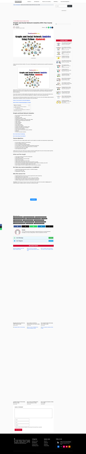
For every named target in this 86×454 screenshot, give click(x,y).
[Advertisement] (33, 14)
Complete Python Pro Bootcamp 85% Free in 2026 (66, 70)
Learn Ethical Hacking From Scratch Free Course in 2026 (66, 61)
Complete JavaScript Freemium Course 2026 (65, 56)
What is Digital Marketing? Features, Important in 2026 (66, 96)
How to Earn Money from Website (19, 136)
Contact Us (46, 442)
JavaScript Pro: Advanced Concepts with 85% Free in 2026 (66, 52)
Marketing (55, 1)
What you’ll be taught (20, 108)
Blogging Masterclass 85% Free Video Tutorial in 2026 (66, 87)
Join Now (51, 237)
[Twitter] (1, 227)
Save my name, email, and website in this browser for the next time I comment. (29, 427)
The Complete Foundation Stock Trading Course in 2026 (67, 83)
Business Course (35, 441)
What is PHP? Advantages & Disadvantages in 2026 (66, 78)
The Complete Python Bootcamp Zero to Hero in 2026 (66, 66)
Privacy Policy (46, 445)
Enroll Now (33, 199)
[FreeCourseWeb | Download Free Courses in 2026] (18, 1)
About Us (45, 441)
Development (36, 1)
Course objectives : (17, 107)
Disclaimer (46, 444)
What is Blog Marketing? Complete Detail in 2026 (66, 92)
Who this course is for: (18, 110)
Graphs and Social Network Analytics (20, 106)
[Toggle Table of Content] (29, 105)
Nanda (23, 230)
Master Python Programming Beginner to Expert (22, 102)
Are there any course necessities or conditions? (22, 109)
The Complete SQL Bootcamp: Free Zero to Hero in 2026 (67, 43)
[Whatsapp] (1, 229)
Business (29, 1)
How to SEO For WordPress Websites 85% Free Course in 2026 (66, 48)
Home (14, 4)
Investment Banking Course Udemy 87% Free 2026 (66, 74)
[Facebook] (1, 225)
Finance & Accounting (46, 1)
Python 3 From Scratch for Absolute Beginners (21, 100)
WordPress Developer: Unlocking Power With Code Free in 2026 (66, 101)
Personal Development (65, 1)
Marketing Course (35, 445)
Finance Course (35, 444)
